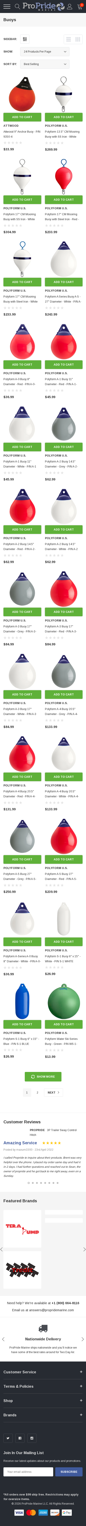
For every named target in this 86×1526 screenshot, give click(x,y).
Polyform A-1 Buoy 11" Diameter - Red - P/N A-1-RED (61, 384)
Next (52, 1092)
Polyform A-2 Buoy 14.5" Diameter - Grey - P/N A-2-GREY (61, 466)
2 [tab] (33, 1183)
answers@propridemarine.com (51, 1310)
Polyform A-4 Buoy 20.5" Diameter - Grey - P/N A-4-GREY (61, 714)
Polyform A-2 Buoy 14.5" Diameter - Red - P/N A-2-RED (19, 549)
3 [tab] (37, 1183)
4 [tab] (41, 1183)
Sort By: (10, 64)
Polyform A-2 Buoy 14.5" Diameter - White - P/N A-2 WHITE (61, 549)
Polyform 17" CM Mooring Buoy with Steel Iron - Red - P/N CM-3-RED (62, 219)
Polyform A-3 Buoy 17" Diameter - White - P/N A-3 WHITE (19, 714)
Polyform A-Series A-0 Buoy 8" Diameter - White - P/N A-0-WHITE (22, 961)
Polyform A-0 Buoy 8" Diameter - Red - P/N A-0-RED (19, 384)
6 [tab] (49, 1183)
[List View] (68, 39)
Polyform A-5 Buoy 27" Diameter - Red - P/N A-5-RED (61, 879)
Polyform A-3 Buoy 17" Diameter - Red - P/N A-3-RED (61, 631)
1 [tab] (29, 1183)
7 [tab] (53, 1183)
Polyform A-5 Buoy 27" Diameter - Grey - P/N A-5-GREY (19, 879)
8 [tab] (57, 1183)
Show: (8, 51)
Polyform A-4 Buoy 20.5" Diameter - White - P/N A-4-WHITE (62, 796)
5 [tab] (45, 1183)
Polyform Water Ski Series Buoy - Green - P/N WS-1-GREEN (61, 1044)
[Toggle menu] (6, 6)
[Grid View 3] (77, 39)
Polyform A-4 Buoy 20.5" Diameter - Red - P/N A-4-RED (19, 796)
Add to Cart (22, 117)
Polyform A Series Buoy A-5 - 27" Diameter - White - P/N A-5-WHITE (63, 301)
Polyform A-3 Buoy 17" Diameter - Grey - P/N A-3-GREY (19, 631)
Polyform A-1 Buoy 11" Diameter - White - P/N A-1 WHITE (19, 466)
